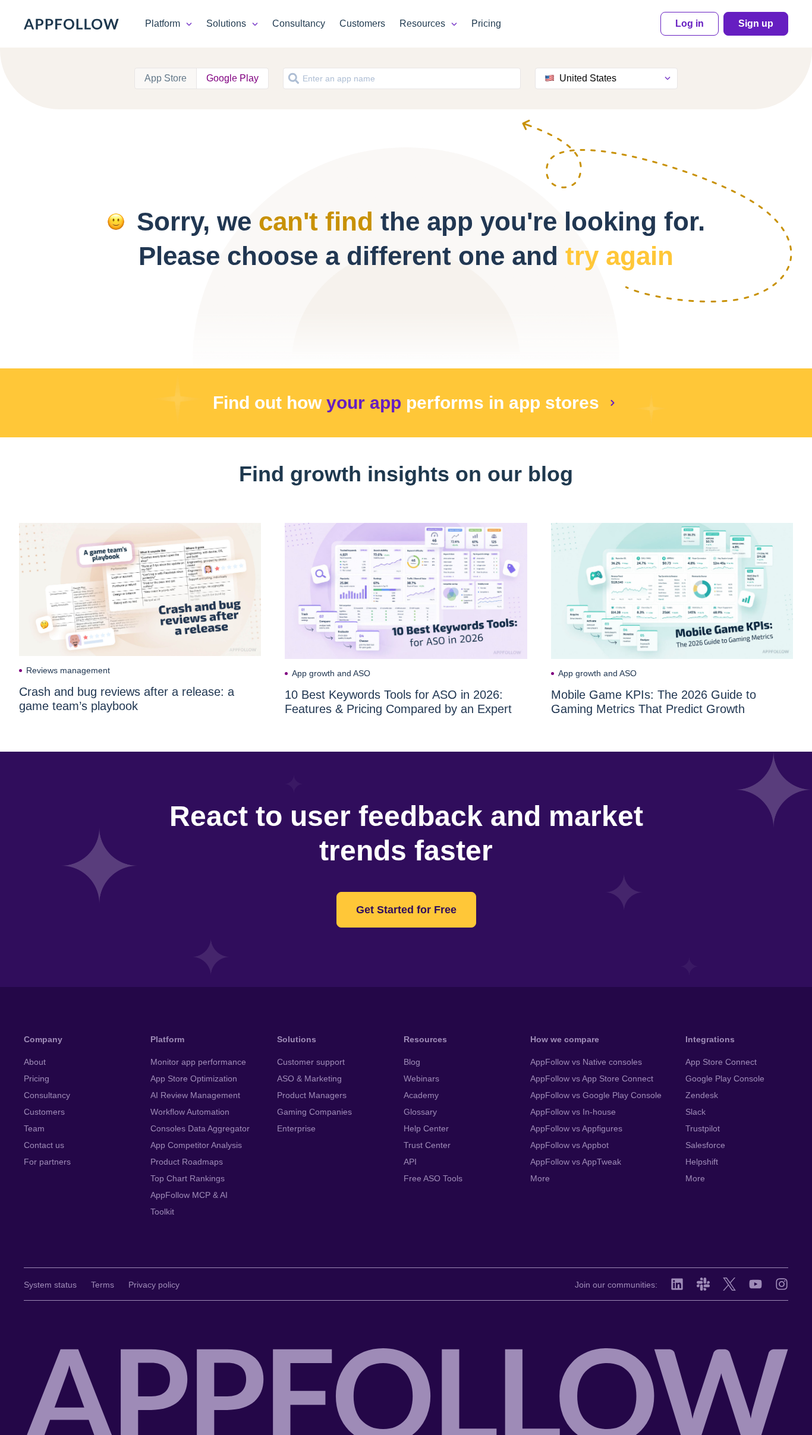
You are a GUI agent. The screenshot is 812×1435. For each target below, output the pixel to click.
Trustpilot (702, 1128)
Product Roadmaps (186, 1161)
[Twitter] (729, 1284)
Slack (695, 1112)
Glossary (420, 1112)
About (35, 1062)
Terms (102, 1284)
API (410, 1161)
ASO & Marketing (309, 1078)
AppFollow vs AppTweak (575, 1161)
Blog (412, 1062)
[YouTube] (755, 1284)
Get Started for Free (406, 910)
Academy (421, 1095)
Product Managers (312, 1095)
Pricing (486, 23)
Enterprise (296, 1128)
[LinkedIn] (677, 1284)
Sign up (755, 23)
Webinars (421, 1078)
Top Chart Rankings (187, 1178)
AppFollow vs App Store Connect (591, 1078)
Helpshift (701, 1161)
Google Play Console (724, 1078)
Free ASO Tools (433, 1178)
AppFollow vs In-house (573, 1112)
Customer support (311, 1062)
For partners (47, 1161)
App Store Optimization (193, 1078)
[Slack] (703, 1284)
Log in (689, 23)
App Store (165, 78)
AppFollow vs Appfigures (576, 1128)
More (540, 1178)
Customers (362, 23)
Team (34, 1128)
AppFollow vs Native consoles (586, 1062)
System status (50, 1284)
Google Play (232, 78)
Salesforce (705, 1145)
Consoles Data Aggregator (200, 1128)
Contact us (44, 1145)
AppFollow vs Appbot (569, 1145)
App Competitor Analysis (196, 1145)
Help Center (426, 1128)
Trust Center (427, 1145)
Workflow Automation (189, 1112)
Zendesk (701, 1095)
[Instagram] (781, 1284)
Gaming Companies (314, 1112)
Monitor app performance (198, 1062)
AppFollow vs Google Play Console (596, 1095)
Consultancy (298, 23)
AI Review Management (195, 1095)
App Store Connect (721, 1062)
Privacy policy (154, 1284)
